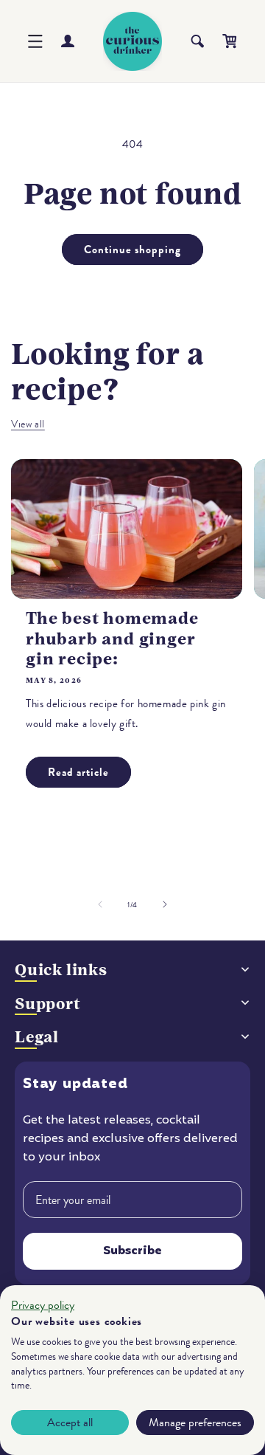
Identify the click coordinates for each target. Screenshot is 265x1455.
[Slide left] (100, 904)
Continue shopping (132, 249)
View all (28, 424)
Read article (78, 772)
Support (48, 1003)
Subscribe (132, 1251)
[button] (35, 41)
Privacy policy (42, 1305)
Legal (37, 1037)
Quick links (61, 969)
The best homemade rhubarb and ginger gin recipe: (112, 638)
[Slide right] (165, 904)
